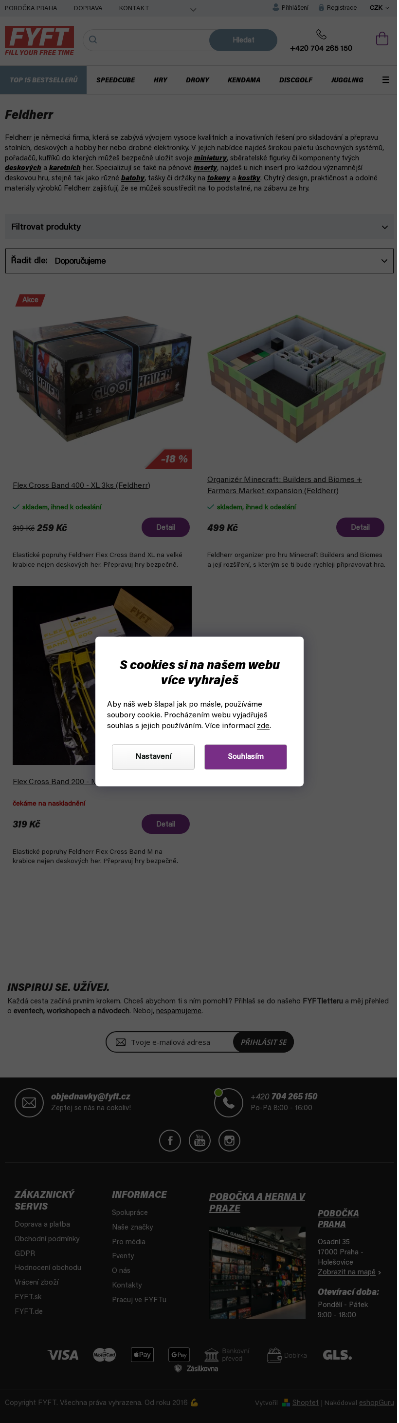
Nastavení (150, 757)
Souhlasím (242, 757)
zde (260, 727)
